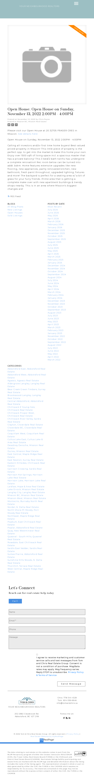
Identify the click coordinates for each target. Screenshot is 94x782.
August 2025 (54, 242)
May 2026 (53, 216)
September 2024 (57, 274)
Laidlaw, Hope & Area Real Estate (26, 487)
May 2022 (53, 354)
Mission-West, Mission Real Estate (27, 498)
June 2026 (53, 213)
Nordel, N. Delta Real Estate (23, 507)
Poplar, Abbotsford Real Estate (25, 528)
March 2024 (54, 292)
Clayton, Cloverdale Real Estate (25, 425)
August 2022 (54, 345)
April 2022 (53, 357)
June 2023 (53, 319)
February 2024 (56, 295)
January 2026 (55, 227)
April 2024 (53, 289)
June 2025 (53, 248)
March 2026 (54, 221)
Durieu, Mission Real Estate (23, 451)
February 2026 (56, 224)
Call (15, 601)
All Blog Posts (15, 207)
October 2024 (55, 271)
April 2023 (53, 324)
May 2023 (53, 322)
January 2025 (55, 263)
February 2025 (56, 260)
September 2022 (57, 342)
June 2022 (53, 351)
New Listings (15, 210)
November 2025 (56, 233)
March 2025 (54, 257)
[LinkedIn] (70, 718)
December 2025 (56, 230)
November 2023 (56, 304)
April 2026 (53, 219)
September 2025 (57, 239)
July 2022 (53, 348)
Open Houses (15, 213)
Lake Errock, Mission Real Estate (26, 489)
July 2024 (53, 280)
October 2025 (55, 236)
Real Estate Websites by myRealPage (47, 736)
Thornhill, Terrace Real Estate (24, 566)
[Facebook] (64, 718)
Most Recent (55, 207)
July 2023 (53, 316)
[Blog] (67, 718)
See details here (28, 134)
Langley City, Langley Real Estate (26, 492)
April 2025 (53, 254)
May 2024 (53, 286)
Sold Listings (15, 216)
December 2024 (56, 266)
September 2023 (57, 310)
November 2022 (56, 336)
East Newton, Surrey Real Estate (26, 460)
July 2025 (53, 245)
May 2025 (53, 251)
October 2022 (55, 339)
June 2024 (53, 283)
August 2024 (55, 277)
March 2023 (54, 327)
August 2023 (54, 313)
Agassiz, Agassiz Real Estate (23, 381)
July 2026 (53, 210)
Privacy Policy (73, 734)
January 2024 (55, 298)
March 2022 (54, 360)
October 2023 (55, 307)
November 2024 (56, 269)
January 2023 (55, 333)
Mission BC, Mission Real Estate (32, 121)
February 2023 (56, 330)
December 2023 (56, 301)
